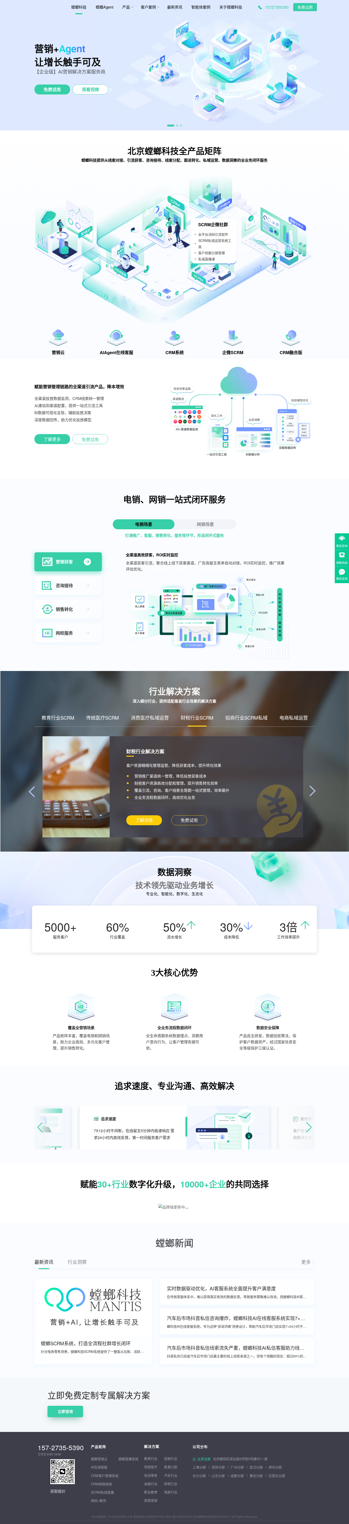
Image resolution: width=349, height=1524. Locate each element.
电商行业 (170, 1492)
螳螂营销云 (99, 1458)
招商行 (169, 1458)
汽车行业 (170, 1475)
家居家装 (150, 1500)
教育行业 (150, 1458)
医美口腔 (170, 1466)
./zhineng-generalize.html (52, 440)
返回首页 (7, 1380)
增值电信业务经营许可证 (148, 1517)
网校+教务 (98, 1500)
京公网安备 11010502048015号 (111, 1517)
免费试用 (305, 7)
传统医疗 (150, 1466)
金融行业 (150, 1483)
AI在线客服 (99, 1467)
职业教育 (150, 1492)
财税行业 (170, 1483)
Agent (72, 48)
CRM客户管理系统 (104, 1475)
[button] (170, 126)
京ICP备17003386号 (178, 1517)
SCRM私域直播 (102, 1492)
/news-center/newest (308, 1262)
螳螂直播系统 (128, 1458)
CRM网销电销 (101, 1484)
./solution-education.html (144, 820)
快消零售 (150, 1475)
